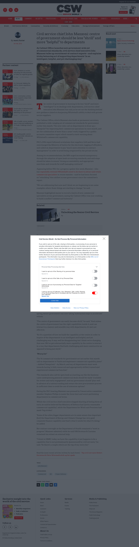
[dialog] (69, 273)
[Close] (105, 239)
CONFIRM (55, 300)
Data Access (66, 308)
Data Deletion (55, 308)
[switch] (94, 271)
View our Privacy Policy (81, 308)
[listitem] (69, 267)
